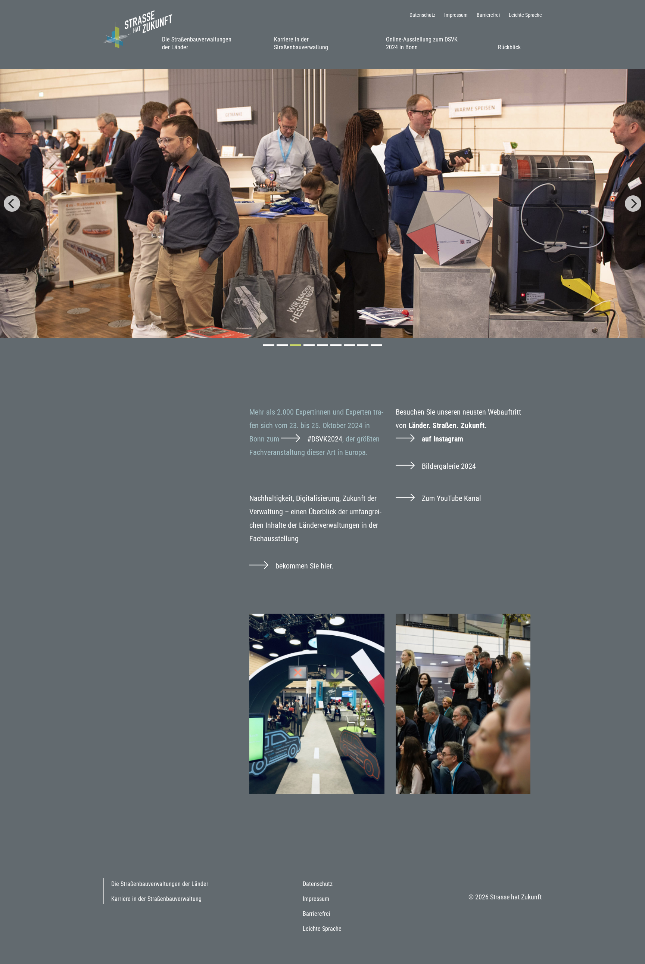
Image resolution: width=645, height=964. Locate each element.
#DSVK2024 (324, 438)
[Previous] (12, 203)
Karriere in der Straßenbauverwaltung (301, 43)
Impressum (456, 15)
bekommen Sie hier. (304, 565)
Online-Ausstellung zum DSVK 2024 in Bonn (422, 43)
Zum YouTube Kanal (451, 498)
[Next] (633, 203)
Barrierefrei (488, 15)
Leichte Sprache (525, 15)
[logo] (140, 28)
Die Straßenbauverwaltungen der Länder (196, 43)
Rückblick (509, 47)
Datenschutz (422, 15)
